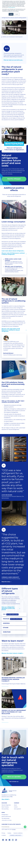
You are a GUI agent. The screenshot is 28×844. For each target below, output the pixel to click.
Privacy (3, 833)
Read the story (6, 581)
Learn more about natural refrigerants (13, 251)
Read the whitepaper (14, 179)
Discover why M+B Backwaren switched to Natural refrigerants (13, 254)
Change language (15, 835)
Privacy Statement (11, 7)
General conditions (18, 833)
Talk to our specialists (14, 776)
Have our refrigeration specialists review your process (8, 608)
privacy (14, 829)
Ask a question (17, 808)
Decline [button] (16, 14)
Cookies (9, 833)
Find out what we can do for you (13, 60)
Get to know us (13, 781)
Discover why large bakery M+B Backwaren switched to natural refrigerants (11, 330)
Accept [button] (11, 14)
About (15, 805)
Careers (16, 807)
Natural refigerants (6, 805)
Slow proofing (5, 808)
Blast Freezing (5, 807)
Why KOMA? (5, 799)
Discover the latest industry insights (12, 653)
